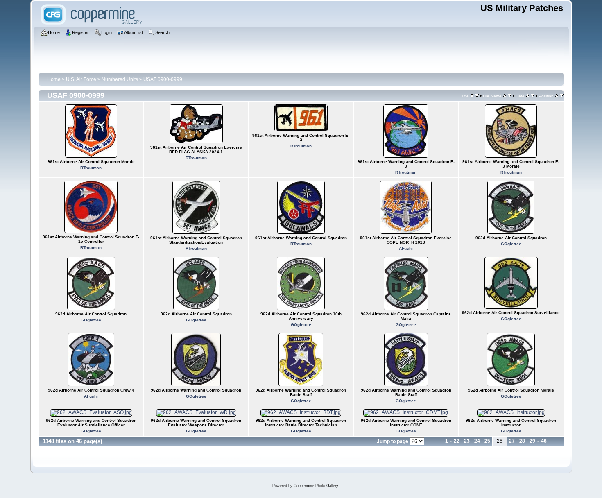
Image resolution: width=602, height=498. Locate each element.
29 (532, 441)
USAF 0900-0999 (162, 79)
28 (522, 441)
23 (467, 441)
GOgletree (511, 244)
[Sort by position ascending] (557, 96)
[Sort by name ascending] (505, 96)
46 (544, 441)
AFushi (406, 248)
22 (456, 441)
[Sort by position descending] (562, 96)
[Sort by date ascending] (528, 96)
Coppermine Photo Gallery (316, 486)
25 (487, 441)
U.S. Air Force (81, 79)
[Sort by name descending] (509, 96)
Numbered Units (120, 79)
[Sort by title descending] (477, 96)
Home (54, 79)
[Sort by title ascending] (472, 96)
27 (512, 441)
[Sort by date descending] (532, 96)
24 (477, 441)
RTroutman (91, 167)
